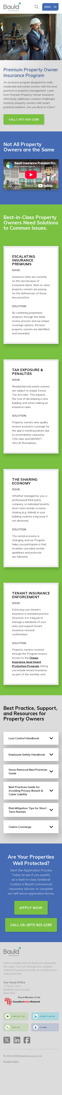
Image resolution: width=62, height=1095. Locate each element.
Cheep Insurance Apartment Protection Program (26, 662)
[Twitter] (6, 1040)
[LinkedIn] (17, 1040)
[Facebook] (27, 1040)
